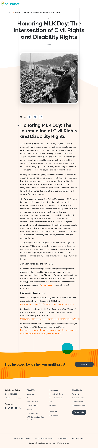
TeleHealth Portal (78, 398)
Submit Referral (77, 402)
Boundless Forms (55, 398)
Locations (30, 394)
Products (53, 412)
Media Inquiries (32, 402)
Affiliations (30, 409)
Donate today (47, 285)
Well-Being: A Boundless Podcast (36, 418)
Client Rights (62, 438)
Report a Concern (78, 438)
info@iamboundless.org (13, 398)
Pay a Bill (75, 394)
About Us (31, 390)
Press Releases (32, 405)
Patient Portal (79, 412)
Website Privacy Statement (44, 438)
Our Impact (8, 12)
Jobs (28, 398)
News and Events (33, 413)
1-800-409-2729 (11, 394)
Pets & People (54, 416)
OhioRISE (52, 405)
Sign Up (84, 364)
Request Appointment (79, 405)
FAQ (50, 402)
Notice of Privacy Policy (22, 438)
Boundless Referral (56, 394)
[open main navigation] (95, 4)
